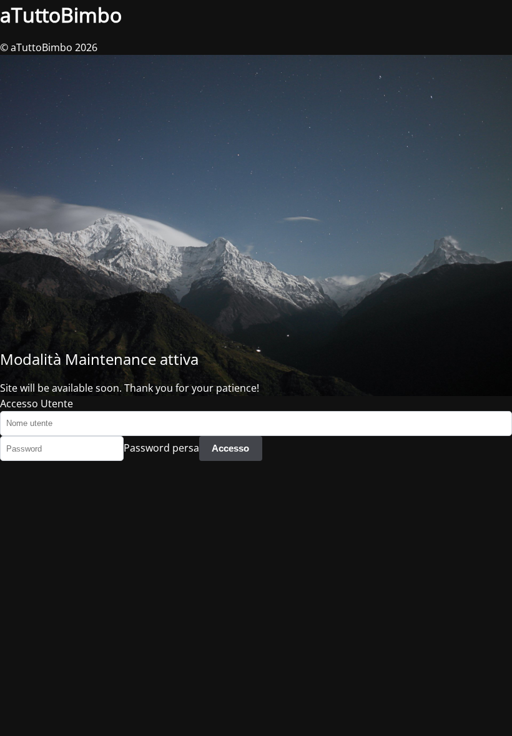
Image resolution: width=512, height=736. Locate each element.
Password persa (161, 448)
